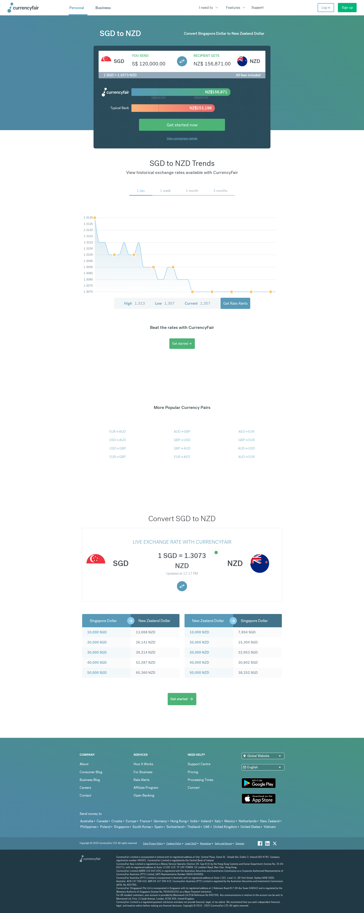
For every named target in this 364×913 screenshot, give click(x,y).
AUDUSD (246, 448)
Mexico (229, 821)
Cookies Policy (173, 843)
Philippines (88, 827)
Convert (193, 787)
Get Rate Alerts (235, 303)
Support (258, 7)
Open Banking (144, 795)
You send (140, 55)
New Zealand (270, 821)
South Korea (141, 827)
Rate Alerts (141, 780)
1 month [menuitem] (192, 190)
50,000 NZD (199, 672)
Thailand (193, 827)
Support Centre (199, 764)
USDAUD (117, 440)
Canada (102, 821)
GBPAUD (182, 448)
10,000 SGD (97, 632)
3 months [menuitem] (220, 190)
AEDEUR (246, 431)
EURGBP (118, 457)
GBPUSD (182, 440)
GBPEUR (246, 440)
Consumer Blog (91, 772)
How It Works (143, 764)
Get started (182, 343)
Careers (85, 787)
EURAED (182, 457)
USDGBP (117, 448)
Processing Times (200, 780)
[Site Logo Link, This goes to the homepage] (36, 8)
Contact (85, 795)
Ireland (206, 821)
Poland (105, 827)
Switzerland (175, 827)
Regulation (205, 843)
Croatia (116, 821)
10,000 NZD (199, 632)
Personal (76, 7)
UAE (206, 827)
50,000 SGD (97, 672)
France (145, 821)
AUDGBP (182, 431)
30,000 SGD (97, 652)
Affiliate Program (146, 787)
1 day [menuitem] (141, 190)
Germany (160, 821)
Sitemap (240, 843)
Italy (218, 821)
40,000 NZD (199, 662)
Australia (86, 821)
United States (250, 827)
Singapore (121, 827)
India (193, 821)
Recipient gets (206, 55)
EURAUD (117, 431)
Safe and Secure (223, 843)
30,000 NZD (199, 652)
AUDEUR (246, 457)
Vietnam (270, 827)
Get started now (182, 125)
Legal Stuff (191, 843)
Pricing (193, 772)
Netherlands (248, 821)
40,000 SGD (97, 662)
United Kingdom (225, 827)
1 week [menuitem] (165, 190)
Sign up (347, 7)
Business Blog (90, 780)
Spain (158, 827)
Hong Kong (178, 821)
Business (103, 7)
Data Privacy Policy (153, 843)
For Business (143, 772)
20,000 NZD (199, 642)
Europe (131, 821)
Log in (325, 7)
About (84, 764)
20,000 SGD (97, 642)
